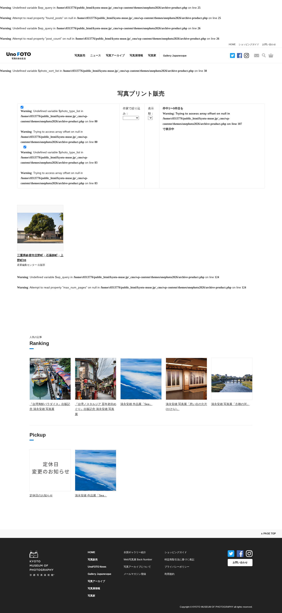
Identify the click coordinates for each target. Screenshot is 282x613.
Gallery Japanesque (175, 55)
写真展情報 (136, 55)
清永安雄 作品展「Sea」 (136, 404)
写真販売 (80, 55)
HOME (232, 44)
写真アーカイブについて (137, 566)
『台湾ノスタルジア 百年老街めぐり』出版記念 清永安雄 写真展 (95, 409)
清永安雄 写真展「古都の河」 (230, 404)
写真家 (152, 55)
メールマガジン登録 (135, 574)
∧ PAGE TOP (268, 533)
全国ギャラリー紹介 (135, 552)
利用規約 (169, 574)
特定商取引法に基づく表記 (179, 559)
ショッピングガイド (249, 44)
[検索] (264, 55)
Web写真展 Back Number (138, 559)
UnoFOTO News (97, 566)
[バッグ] (270, 55)
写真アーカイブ (115, 55)
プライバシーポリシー (177, 566)
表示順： (151, 111)
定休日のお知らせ (41, 495)
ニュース (95, 55)
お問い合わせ (269, 44)
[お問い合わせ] (256, 55)
